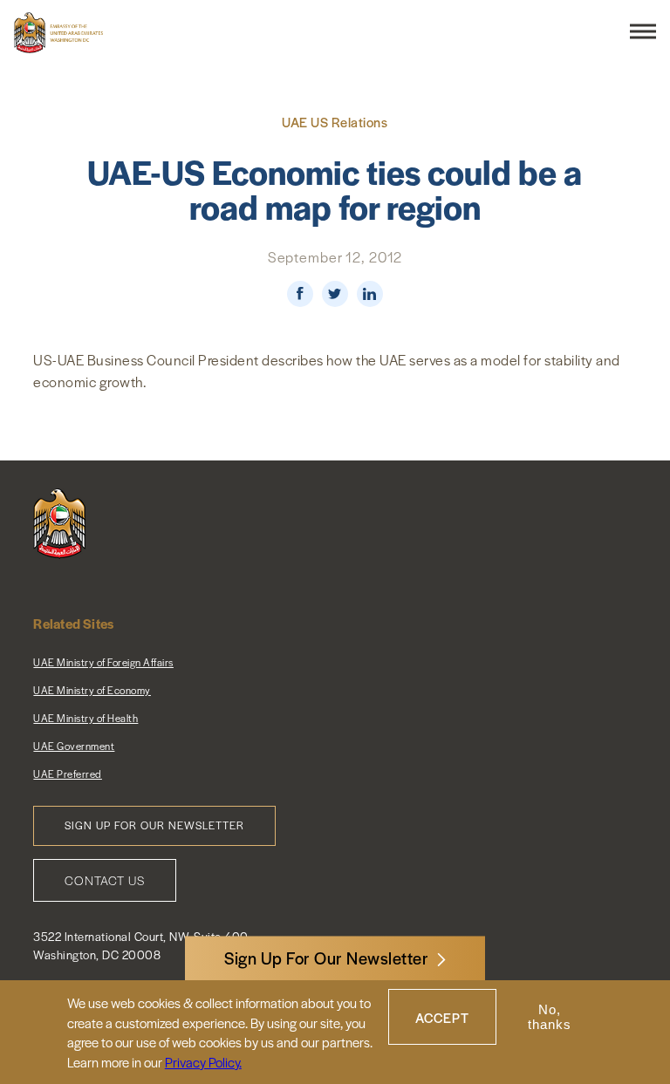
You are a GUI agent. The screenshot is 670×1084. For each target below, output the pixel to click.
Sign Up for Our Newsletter (154, 825)
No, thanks (549, 1017)
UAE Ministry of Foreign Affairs (103, 662)
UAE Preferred (67, 774)
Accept (442, 1017)
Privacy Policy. (203, 1062)
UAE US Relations (334, 121)
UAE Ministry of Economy (92, 690)
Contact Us (105, 880)
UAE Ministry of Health (85, 718)
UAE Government (73, 746)
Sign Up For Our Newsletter (326, 958)
